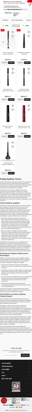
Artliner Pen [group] (5, 20)
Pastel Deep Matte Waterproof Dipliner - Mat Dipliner (8, 163)
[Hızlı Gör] (13, 36)
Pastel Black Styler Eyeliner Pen (8, 261)
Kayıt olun (25, 355)
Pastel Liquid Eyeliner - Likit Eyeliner (8, 126)
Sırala (27, 25)
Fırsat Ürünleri (4, 400)
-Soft (6, 410)
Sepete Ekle (11, 62)
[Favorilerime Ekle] (13, 32)
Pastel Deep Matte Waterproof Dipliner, (19, 259)
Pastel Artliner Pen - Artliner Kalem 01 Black (8, 90)
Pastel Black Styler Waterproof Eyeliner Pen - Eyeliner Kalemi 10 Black (24, 90)
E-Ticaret (10, 410)
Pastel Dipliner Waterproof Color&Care (24, 53)
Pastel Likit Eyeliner (13, 219)
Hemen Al (4, 62)
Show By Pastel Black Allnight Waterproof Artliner (8, 53)
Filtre (6, 26)
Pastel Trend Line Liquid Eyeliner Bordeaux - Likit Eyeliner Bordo (24, 126)
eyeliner (27, 183)
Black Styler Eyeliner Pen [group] (17, 20)
